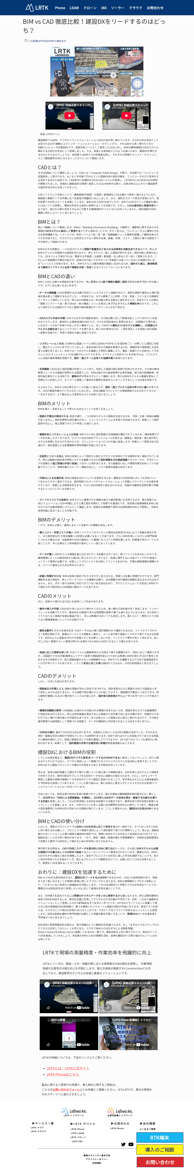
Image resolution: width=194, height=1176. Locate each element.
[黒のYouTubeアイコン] (131, 1144)
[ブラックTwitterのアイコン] (123, 1144)
